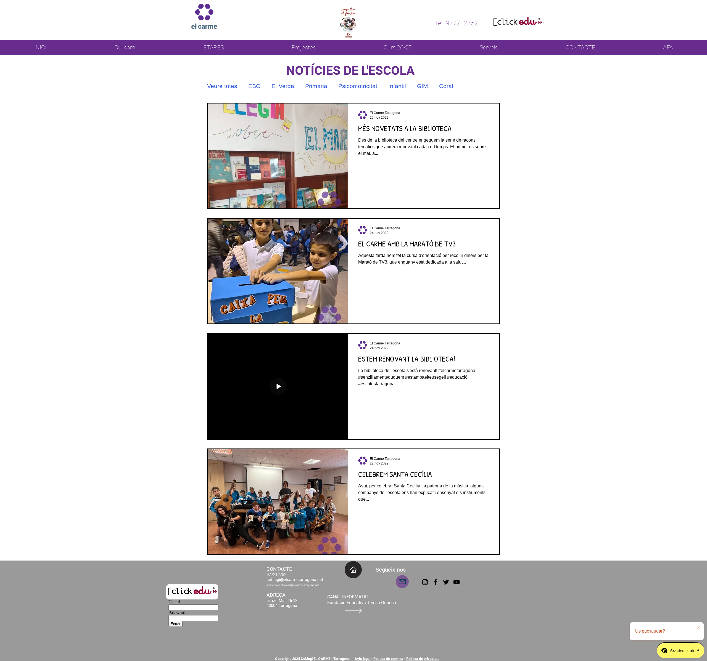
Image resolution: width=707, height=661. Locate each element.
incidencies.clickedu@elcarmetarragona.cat (293, 584)
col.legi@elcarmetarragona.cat (295, 579)
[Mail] (402, 581)
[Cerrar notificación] (699, 627)
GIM (422, 86)
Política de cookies (388, 659)
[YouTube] (456, 582)
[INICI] (353, 569)
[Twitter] (446, 582)
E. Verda (282, 86)
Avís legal (363, 659)
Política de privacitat (422, 659)
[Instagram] (425, 582)
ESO (254, 86)
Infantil (397, 86)
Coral (446, 86)
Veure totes (222, 86)
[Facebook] (435, 582)
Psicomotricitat (357, 86)
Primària (316, 86)
